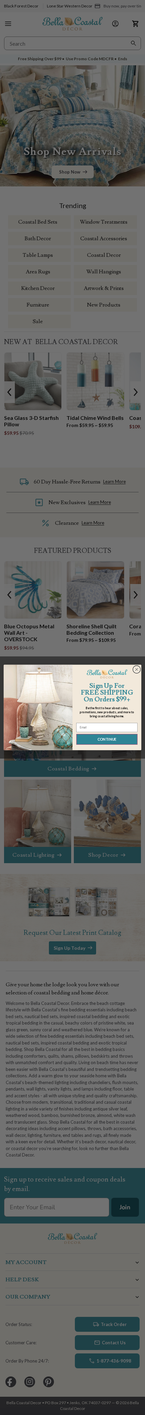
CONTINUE (107, 739)
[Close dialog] (137, 669)
